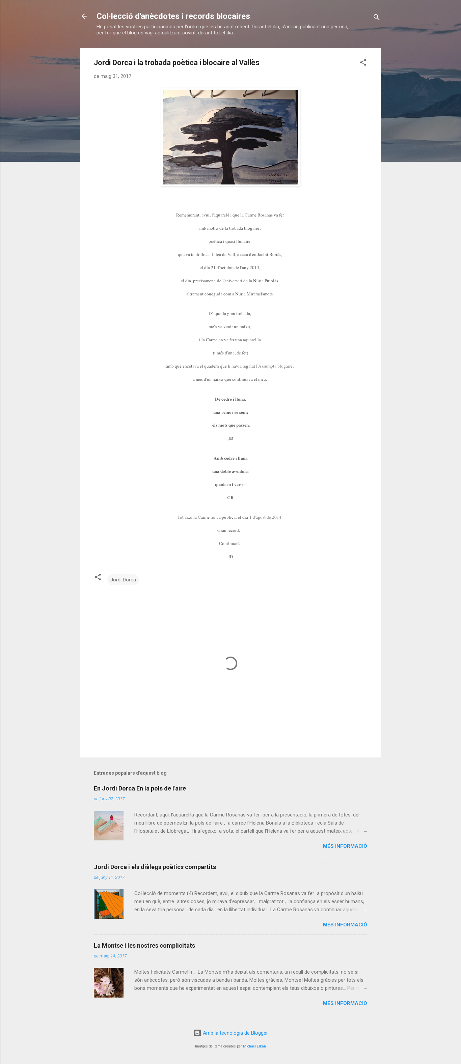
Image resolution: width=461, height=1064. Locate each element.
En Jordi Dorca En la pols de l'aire (140, 788)
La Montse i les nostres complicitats (144, 945)
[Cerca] (377, 18)
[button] (363, 63)
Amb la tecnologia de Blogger (234, 1033)
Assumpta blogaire (275, 366)
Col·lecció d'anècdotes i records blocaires (173, 16)
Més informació (345, 846)
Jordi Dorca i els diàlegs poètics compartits (155, 866)
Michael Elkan (254, 1046)
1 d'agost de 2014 (265, 517)
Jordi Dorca (123, 580)
